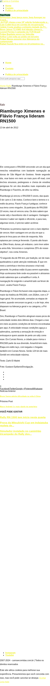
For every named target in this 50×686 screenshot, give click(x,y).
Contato (9, 8)
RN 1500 (23, 384)
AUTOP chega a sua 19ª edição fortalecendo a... (24, 22)
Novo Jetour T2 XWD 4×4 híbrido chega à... (21, 29)
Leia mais (4, 682)
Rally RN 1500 (12, 384)
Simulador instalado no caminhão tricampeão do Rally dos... (20, 432)
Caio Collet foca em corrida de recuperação (22, 25)
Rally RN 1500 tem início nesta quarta (23, 417)
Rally (8, 86)
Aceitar (42, 678)
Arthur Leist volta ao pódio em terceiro (19, 37)
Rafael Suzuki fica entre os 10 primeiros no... (22, 44)
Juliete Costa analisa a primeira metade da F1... (23, 27)
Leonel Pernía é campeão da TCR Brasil (20, 32)
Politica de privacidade (16, 10)
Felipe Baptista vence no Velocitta (17, 34)
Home (8, 6)
